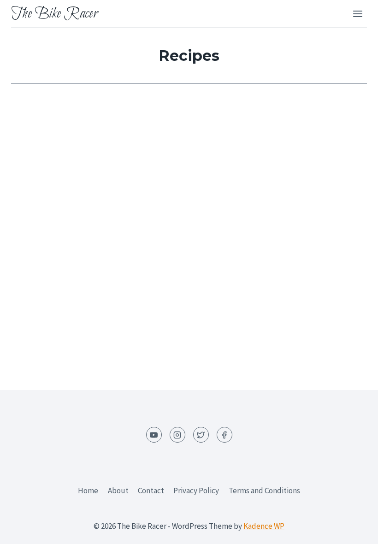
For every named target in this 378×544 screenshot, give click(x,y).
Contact (151, 490)
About (118, 490)
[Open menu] (357, 14)
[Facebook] (224, 435)
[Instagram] (177, 435)
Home (88, 490)
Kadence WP (263, 526)
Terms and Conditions (264, 490)
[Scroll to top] (354, 529)
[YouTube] (154, 435)
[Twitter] (201, 435)
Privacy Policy (196, 490)
